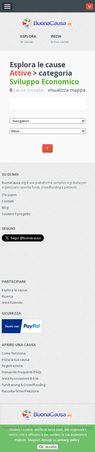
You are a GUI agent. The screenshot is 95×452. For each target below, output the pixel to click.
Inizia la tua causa (15, 359)
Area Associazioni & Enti (20, 378)
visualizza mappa (66, 90)
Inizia (56, 36)
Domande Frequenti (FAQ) (21, 372)
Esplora (28, 36)
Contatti (8, 201)
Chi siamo (9, 194)
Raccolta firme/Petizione (20, 391)
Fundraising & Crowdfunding (23, 384)
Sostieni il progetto (16, 214)
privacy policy (69, 440)
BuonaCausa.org (14, 183)
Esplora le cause (14, 290)
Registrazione (12, 365)
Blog (5, 207)
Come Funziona (14, 353)
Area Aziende (12, 302)
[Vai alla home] (47, 22)
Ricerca (7, 296)
